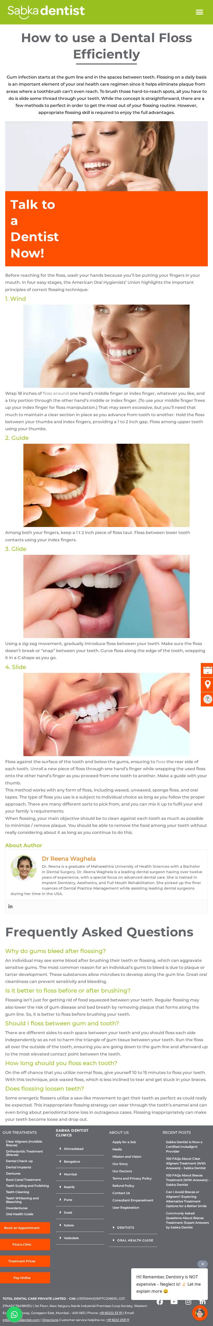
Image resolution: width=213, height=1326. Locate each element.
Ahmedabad (73, 1149)
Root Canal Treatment (23, 1180)
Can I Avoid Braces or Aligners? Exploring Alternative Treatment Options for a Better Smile (186, 1199)
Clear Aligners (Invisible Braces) (24, 1143)
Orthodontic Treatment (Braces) (24, 1153)
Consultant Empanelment (132, 1200)
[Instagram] (188, 1301)
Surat (68, 1212)
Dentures (13, 1173)
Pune (68, 1200)
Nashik (69, 1187)
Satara (69, 1225)
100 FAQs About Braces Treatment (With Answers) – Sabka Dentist (188, 1180)
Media (117, 1149)
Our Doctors (122, 1171)
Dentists (125, 1228)
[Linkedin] (10, 906)
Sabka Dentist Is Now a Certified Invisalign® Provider (184, 1146)
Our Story (120, 1164)
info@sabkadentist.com (21, 1320)
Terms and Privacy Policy (132, 1178)
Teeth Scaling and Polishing (27, 1186)
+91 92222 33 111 (110, 1313)
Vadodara (71, 1238)
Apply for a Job (124, 1142)
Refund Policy (123, 1186)
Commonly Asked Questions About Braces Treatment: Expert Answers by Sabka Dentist (187, 1220)
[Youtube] (174, 1301)
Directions (50, 1320)
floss (160, 761)
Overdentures (17, 1208)
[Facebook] (159, 1301)
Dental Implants (18, 1167)
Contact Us (121, 1193)
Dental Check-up (19, 1161)
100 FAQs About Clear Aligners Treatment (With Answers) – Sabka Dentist (186, 1163)
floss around (56, 393)
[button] (199, 12)
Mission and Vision (126, 1156)
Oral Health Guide (19, 1214)
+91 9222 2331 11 (117, 1320)
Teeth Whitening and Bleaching (22, 1200)
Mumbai (70, 1174)
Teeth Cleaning (17, 1192)
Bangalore (72, 1161)
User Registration (125, 1207)
